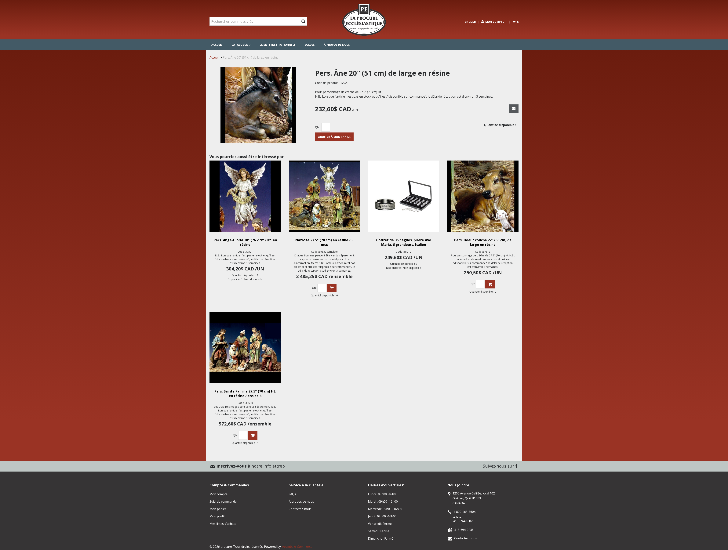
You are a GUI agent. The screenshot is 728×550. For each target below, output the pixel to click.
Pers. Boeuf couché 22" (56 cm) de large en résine (482, 242)
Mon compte (495, 22)
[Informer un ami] (514, 108)
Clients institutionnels (278, 44)
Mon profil (216, 516)
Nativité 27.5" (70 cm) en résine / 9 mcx (324, 242)
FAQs (292, 494)
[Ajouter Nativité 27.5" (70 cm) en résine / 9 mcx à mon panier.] (332, 288)
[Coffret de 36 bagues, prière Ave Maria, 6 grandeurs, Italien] (403, 196)
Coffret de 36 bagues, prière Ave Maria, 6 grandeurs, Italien (403, 242)
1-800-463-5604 (464, 512)
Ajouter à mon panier (334, 137)
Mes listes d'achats (222, 524)
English (470, 22)
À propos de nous (337, 44)
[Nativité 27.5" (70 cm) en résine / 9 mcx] (324, 196)
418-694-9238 (464, 530)
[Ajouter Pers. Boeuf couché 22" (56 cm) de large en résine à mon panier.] (490, 284)
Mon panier (217, 509)
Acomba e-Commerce (297, 547)
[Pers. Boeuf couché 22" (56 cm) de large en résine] (483, 196)
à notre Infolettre (250, 466)
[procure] (364, 20)
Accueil (216, 44)
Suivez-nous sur (499, 466)
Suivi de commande (223, 501)
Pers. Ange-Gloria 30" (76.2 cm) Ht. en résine (245, 242)
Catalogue (239, 44)
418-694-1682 (463, 521)
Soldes (310, 44)
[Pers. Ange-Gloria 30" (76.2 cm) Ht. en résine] (245, 196)
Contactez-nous (300, 509)
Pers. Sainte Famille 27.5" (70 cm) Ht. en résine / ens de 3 (245, 393)
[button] (515, 22)
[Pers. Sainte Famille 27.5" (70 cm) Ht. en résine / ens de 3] (245, 347)
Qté (317, 127)
